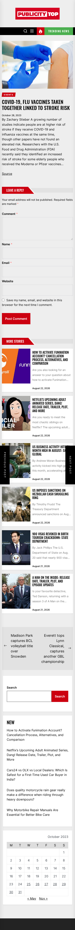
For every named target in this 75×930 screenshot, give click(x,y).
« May (31, 898)
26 (37, 884)
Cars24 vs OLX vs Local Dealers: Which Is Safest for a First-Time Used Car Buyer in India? (37, 774)
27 (46, 884)
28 (55, 884)
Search (12, 687)
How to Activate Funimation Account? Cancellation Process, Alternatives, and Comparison (50, 358)
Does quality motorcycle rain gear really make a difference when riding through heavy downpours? (36, 794)
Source (7, 174)
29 (64, 884)
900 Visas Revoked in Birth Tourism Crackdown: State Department (50, 538)
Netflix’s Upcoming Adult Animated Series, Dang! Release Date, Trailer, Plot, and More (50, 405)
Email (7, 263)
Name (7, 244)
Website (7, 281)
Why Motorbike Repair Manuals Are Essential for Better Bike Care (32, 812)
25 (29, 884)
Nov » (43, 898)
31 (20, 892)
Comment (10, 214)
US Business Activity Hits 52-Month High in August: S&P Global (51, 450)
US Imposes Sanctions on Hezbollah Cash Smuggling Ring (50, 494)
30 (11, 892)
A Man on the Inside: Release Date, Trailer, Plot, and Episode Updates (51, 581)
